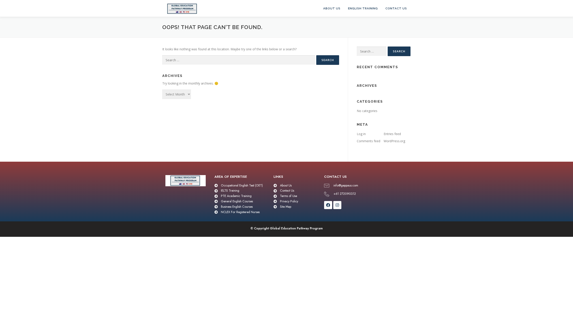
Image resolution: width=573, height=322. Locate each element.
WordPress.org (394, 141)
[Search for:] (238, 60)
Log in (361, 134)
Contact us (396, 8)
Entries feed (392, 134)
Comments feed (368, 141)
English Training (363, 8)
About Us (331, 8)
